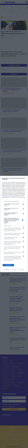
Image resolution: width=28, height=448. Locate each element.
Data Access (14, 269)
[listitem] (14, 201)
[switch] (23, 204)
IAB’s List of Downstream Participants (15, 197)
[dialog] (14, 224)
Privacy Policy (21, 269)
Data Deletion (6, 269)
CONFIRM (8, 265)
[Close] (25, 178)
